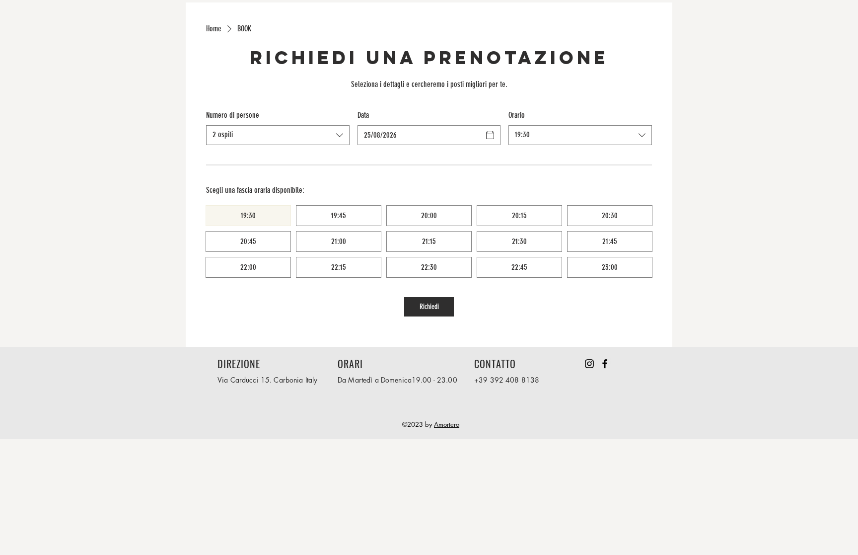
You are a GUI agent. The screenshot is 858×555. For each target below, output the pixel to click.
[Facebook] (605, 364)
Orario (516, 115)
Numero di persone (232, 115)
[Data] (490, 135)
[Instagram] (589, 364)
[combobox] (278, 135)
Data (363, 115)
